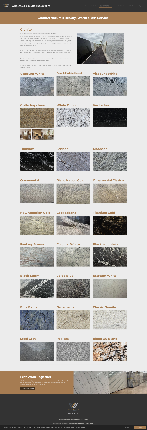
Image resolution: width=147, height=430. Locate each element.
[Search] (140, 6)
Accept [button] (140, 427)
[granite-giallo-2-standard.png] (37, 134)
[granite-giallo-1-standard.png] (25, 134)
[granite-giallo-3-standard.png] (48, 134)
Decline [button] (127, 427)
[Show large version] (37, 86)
